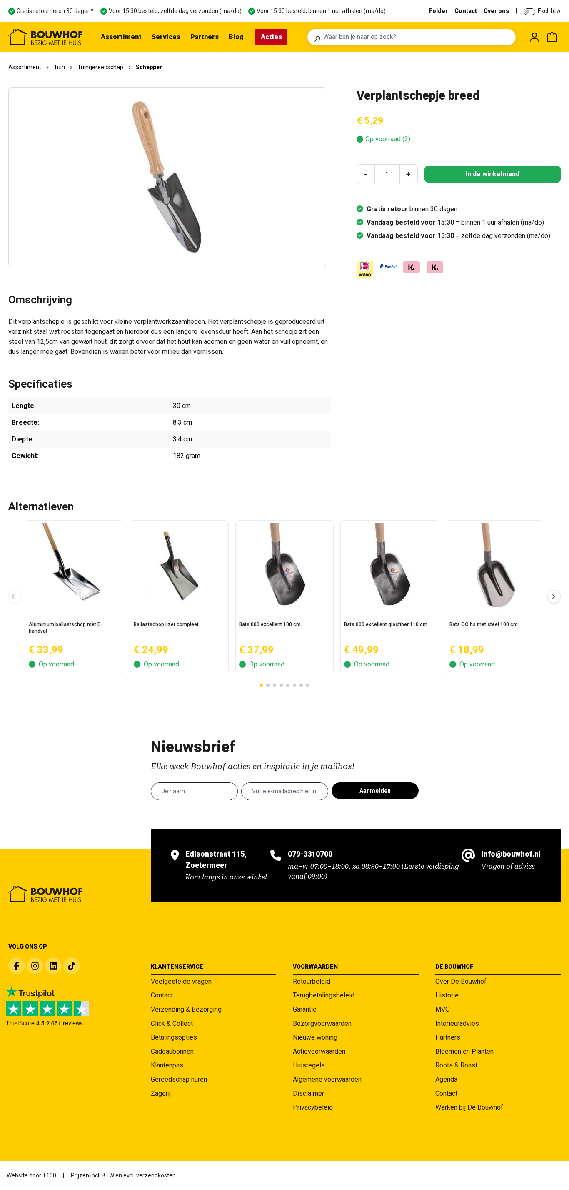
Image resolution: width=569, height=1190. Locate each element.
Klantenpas (167, 1065)
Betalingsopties (174, 1037)
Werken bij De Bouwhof (469, 1107)
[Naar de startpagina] (45, 37)
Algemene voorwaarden (327, 1079)
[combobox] (417, 37)
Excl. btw (549, 11)
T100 (49, 1175)
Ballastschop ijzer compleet (166, 624)
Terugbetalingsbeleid (323, 995)
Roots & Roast (456, 1065)
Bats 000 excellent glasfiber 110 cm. (386, 624)
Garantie (305, 1009)
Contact (465, 11)
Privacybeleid (313, 1107)
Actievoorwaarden (319, 1051)
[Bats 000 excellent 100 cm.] (284, 566)
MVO (442, 1009)
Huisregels (309, 1065)
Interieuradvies (457, 1023)
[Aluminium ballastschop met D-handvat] (74, 566)
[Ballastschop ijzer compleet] (179, 566)
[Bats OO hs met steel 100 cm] (495, 566)
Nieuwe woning (315, 1037)
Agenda (446, 1079)
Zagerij (161, 1093)
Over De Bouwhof (461, 981)
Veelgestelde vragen (181, 981)
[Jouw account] (534, 37)
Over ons (496, 11)
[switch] (529, 11)
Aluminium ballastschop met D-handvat (66, 627)
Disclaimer (308, 1093)
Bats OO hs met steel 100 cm (483, 624)
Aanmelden (375, 790)
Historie (447, 995)
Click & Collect (172, 1023)
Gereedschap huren (179, 1079)
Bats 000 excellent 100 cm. (270, 624)
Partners (447, 1037)
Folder (438, 11)
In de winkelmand (492, 174)
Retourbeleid (311, 981)
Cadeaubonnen (172, 1051)
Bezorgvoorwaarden (322, 1023)
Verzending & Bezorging (186, 1009)
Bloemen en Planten (464, 1051)
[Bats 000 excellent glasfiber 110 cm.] (389, 566)
